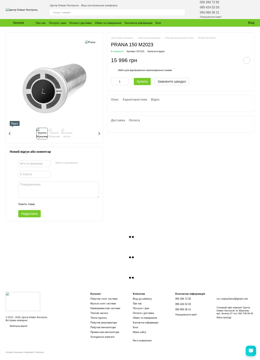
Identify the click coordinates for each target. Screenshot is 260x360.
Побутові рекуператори (103, 322)
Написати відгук (155, 51)
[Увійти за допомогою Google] (82, 163)
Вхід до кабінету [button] (142, 298)
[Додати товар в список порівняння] (236, 60)
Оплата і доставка (80, 22)
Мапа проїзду (224, 317)
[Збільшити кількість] (125, 81)
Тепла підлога (98, 317)
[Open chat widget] (251, 351)
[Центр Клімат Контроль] (23, 301)
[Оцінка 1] (41, 204)
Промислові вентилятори (104, 332)
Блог (158, 22)
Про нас (41, 22)
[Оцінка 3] (53, 204)
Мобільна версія (18, 326)
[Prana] (90, 42)
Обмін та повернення (108, 22)
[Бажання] (231, 9)
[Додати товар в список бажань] (246, 60)
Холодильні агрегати (102, 336)
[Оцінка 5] (65, 204)
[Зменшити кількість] (113, 81)
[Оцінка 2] (47, 204)
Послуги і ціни (57, 22)
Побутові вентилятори (103, 327)
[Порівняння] (241, 9)
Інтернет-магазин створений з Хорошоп (25, 352)
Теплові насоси (99, 313)
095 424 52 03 (209, 7)
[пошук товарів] (182, 12)
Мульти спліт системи (103, 303)
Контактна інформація (138, 22)
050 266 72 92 (209, 2)
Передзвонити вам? (211, 17)
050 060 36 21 (209, 12)
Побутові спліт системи (103, 298)
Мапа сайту (139, 332)
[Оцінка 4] (59, 204)
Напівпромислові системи (105, 308)
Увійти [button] (121, 70)
